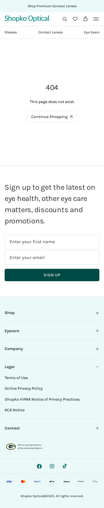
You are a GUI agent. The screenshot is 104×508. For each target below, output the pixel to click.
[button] (64, 19)
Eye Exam (91, 32)
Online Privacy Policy (24, 388)
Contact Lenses (50, 32)
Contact (12, 428)
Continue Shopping (49, 116)
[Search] (64, 19)
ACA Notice (15, 410)
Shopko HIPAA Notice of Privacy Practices (42, 399)
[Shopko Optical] (27, 19)
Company (14, 348)
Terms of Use (16, 377)
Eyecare (12, 330)
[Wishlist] (75, 19)
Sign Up (52, 275)
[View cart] (85, 19)
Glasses (11, 32)
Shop (10, 312)
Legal (9, 366)
